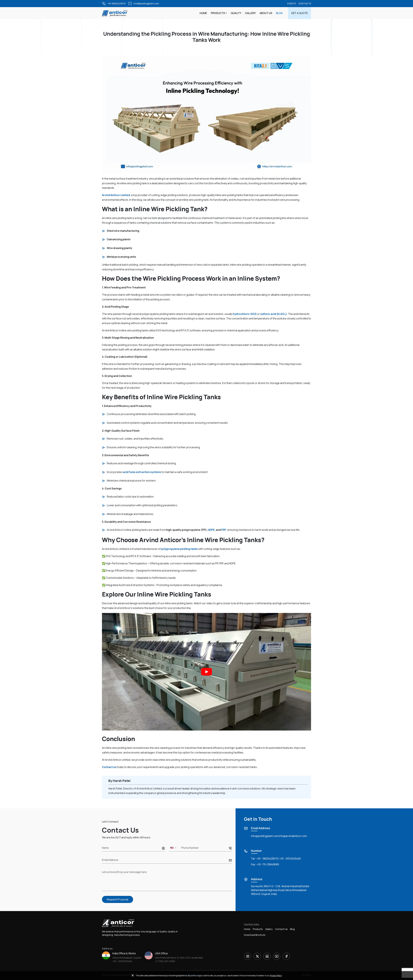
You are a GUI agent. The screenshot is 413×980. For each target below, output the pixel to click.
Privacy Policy (276, 975)
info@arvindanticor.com (293, 836)
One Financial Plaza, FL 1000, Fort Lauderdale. (179, 957)
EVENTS (291, 3)
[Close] (132, 975)
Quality (236, 13)
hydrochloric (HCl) (244, 314)
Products (218, 13)
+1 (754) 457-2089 (165, 961)
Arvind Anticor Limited (116, 195)
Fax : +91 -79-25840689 (265, 864)
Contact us (109, 767)
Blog (279, 13)
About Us (266, 13)
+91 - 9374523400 (290, 858)
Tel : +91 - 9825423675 (264, 858)
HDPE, (211, 530)
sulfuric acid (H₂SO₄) (273, 314)
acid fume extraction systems (142, 472)
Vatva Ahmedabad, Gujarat (126, 957)
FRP (223, 530)
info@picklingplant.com (264, 836)
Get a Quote (299, 13)
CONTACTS (304, 3)
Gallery (250, 13)
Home (203, 13)
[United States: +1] (173, 847)
